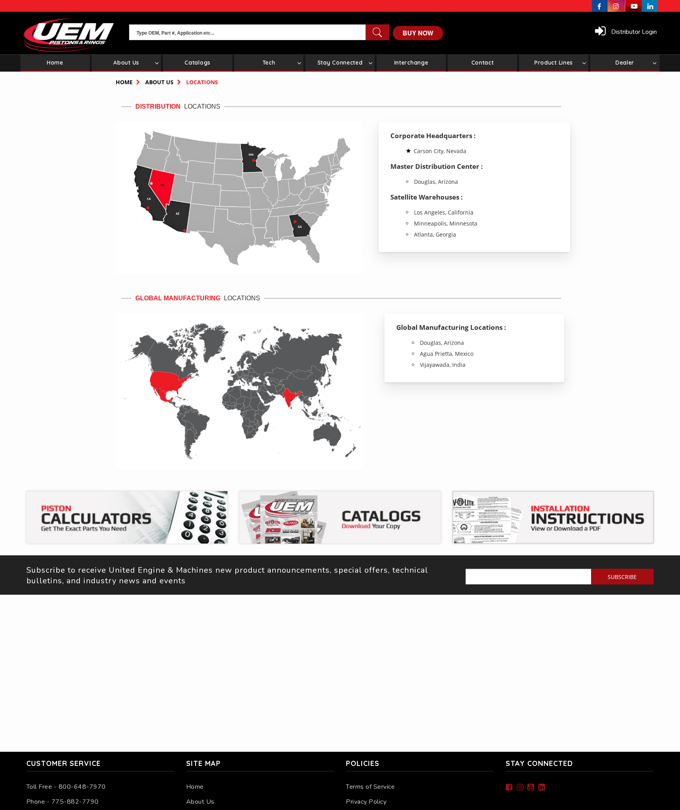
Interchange (411, 62)
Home (55, 62)
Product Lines (553, 62)
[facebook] (600, 6)
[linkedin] (650, 6)
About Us (126, 62)
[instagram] (616, 6)
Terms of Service (370, 786)
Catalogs (198, 62)
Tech (268, 62)
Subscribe (622, 577)
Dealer (624, 62)
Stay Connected (340, 62)
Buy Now (418, 32)
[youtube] (633, 6)
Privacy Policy (366, 801)
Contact (482, 62)
